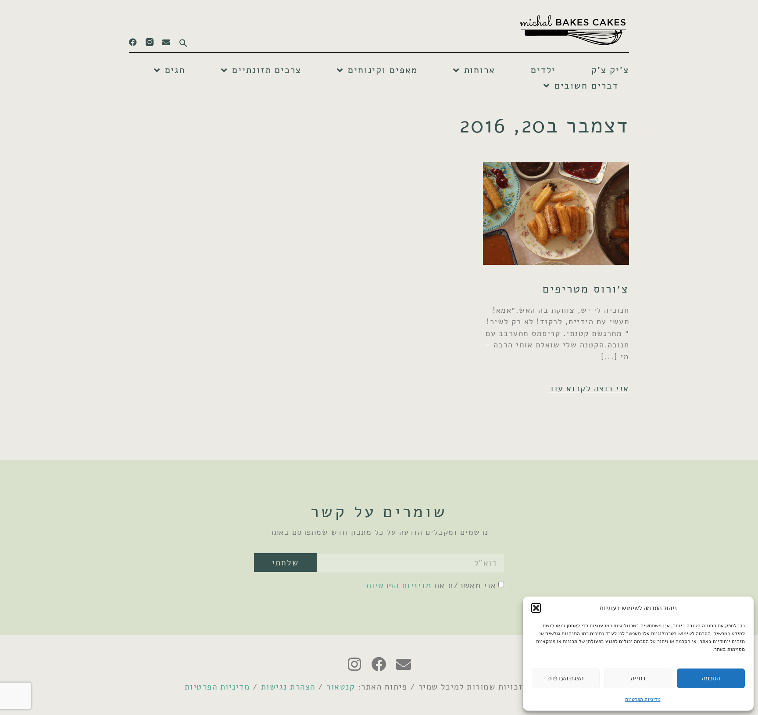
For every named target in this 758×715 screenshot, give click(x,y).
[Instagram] (354, 664)
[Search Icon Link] (179, 40)
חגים (175, 70)
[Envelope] (166, 42)
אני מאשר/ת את (431, 585)
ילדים (543, 70)
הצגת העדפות (565, 678)
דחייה (638, 678)
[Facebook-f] (133, 42)
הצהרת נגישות (288, 687)
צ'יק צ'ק (610, 70)
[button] (536, 608)
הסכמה (711, 678)
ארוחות (479, 70)
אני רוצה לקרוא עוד (589, 388)
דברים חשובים (586, 85)
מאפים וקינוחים (383, 70)
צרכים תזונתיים (266, 70)
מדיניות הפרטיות (643, 699)
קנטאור (340, 687)
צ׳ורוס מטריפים (586, 289)
